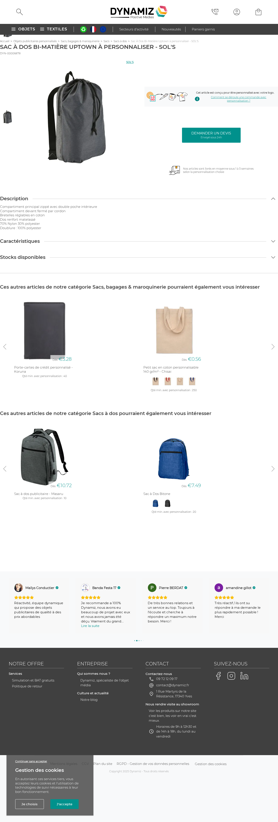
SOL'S (130, 62)
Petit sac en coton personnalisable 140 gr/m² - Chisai (171, 369)
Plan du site (102, 764)
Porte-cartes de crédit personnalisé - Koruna (43, 369)
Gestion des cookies (211, 764)
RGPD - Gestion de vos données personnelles (153, 764)
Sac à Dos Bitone (156, 494)
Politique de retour (27, 686)
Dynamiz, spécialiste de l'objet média (104, 682)
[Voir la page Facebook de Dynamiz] (218, 675)
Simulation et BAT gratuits (33, 680)
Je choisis (30, 804)
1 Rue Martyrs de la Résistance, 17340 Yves (174, 693)
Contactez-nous (159, 674)
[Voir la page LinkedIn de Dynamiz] (244, 675)
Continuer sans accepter (31, 761)
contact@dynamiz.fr (172, 685)
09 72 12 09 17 (166, 679)
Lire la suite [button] (90, 626)
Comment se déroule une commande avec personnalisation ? (238, 99)
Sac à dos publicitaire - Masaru (38, 494)
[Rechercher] (19, 12)
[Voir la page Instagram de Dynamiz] (231, 675)
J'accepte (64, 804)
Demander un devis (211, 135)
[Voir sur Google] (18, 587)
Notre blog (89, 700)
